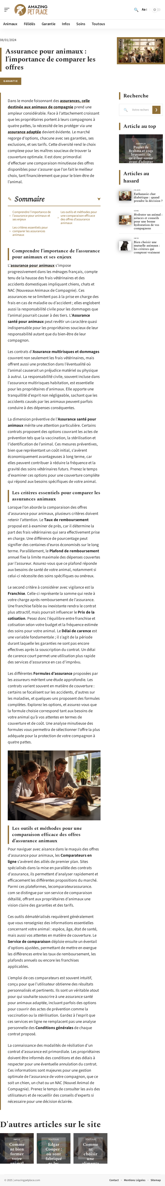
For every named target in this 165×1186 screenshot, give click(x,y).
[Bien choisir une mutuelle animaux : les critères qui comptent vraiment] (125, 245)
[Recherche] (136, 9)
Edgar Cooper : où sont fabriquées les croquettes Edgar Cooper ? (53, 1161)
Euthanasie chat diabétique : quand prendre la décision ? (148, 197)
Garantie (10, 81)
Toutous (53, 1139)
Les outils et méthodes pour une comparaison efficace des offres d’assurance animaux (79, 217)
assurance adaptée (24, 132)
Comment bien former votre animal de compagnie (17, 1161)
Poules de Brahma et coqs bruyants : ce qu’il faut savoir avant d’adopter (141, 154)
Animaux (141, 144)
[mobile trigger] (8, 9)
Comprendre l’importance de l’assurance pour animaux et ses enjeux (31, 216)
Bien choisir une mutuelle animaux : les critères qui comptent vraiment (147, 247)
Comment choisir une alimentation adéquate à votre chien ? (90, 1163)
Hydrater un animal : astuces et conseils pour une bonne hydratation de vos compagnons (148, 221)
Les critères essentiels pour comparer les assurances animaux (30, 231)
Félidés (137, 190)
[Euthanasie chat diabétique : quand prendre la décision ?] (125, 196)
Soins (136, 211)
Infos (17, 1139)
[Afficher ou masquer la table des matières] (73, 199)
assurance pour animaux (33, 265)
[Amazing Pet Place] (31, 9)
